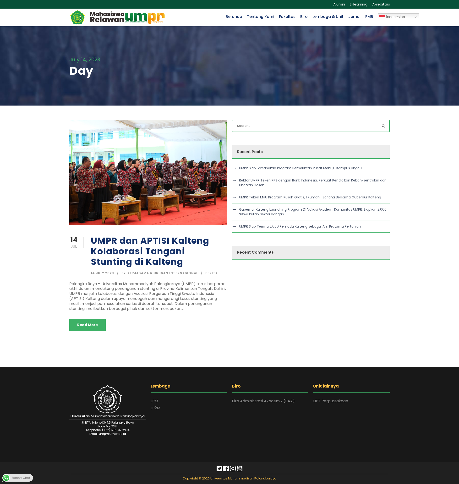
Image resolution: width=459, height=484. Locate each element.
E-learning (358, 4)
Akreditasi (381, 4)
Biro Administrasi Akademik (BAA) (263, 401)
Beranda (234, 16)
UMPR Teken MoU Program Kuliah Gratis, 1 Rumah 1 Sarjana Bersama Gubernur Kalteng (310, 197)
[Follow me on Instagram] (233, 469)
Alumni (339, 4)
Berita (211, 273)
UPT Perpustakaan (330, 401)
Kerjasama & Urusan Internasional (162, 273)
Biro (304, 16)
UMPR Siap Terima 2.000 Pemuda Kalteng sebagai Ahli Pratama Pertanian (300, 226)
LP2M (155, 408)
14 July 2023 (102, 273)
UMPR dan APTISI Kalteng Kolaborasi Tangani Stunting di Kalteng (150, 251)
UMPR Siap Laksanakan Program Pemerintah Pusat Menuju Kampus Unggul (300, 168)
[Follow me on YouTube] (239, 469)
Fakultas (287, 16)
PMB (369, 16)
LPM (154, 401)
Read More (87, 324)
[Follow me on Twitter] (219, 469)
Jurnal (354, 16)
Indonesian (395, 17)
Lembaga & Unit (328, 16)
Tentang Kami (260, 16)
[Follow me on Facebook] (226, 469)
